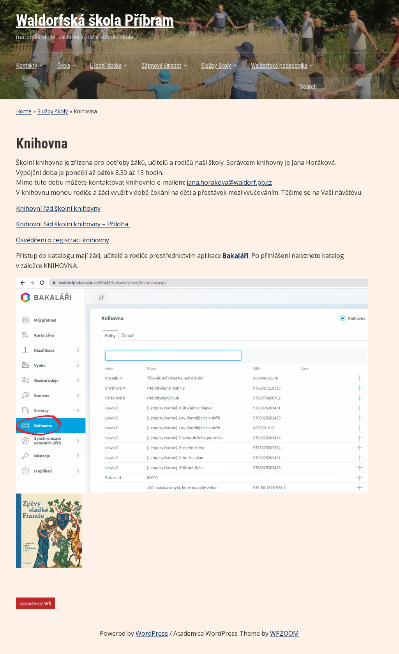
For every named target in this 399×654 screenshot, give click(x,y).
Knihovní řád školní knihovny (58, 208)
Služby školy (216, 65)
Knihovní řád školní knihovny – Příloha (73, 224)
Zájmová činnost (161, 65)
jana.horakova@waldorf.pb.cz (229, 182)
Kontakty (26, 65)
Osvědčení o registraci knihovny (62, 240)
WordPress (152, 633)
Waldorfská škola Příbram (95, 20)
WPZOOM (284, 633)
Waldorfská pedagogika (279, 65)
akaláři (237, 255)
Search (373, 86)
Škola (63, 65)
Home (24, 111)
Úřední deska (106, 65)
